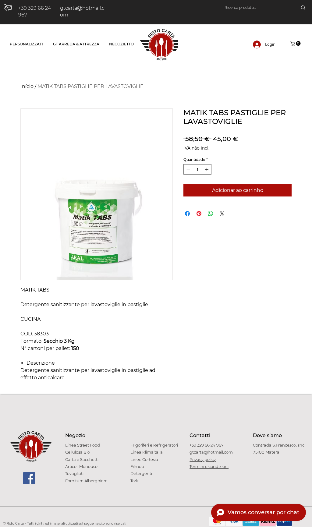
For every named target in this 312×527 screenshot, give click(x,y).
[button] (296, 43)
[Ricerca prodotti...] (303, 8)
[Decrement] (187, 169)
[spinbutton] (197, 169)
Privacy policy (203, 459)
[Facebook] (29, 478)
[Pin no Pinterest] (199, 213)
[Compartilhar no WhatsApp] (210, 213)
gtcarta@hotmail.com (211, 452)
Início (27, 86)
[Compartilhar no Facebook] (187, 213)
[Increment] (207, 169)
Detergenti (141, 473)
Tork (134, 480)
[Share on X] (222, 213)
